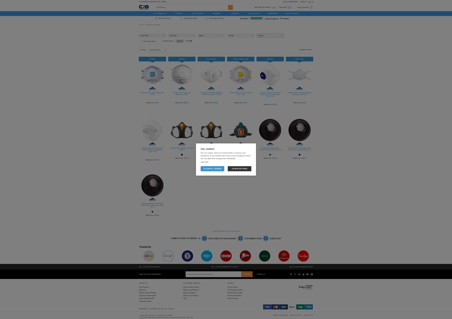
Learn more (204, 162)
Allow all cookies (212, 169)
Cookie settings (239, 169)
